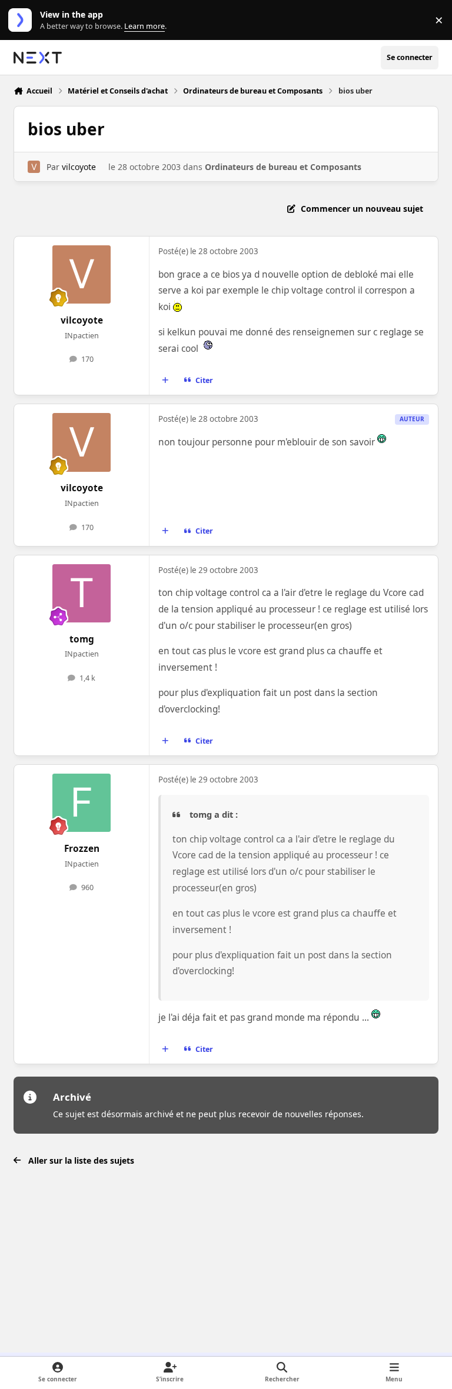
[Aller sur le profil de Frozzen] (81, 803)
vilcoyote (79, 166)
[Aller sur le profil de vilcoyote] (34, 167)
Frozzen (81, 848)
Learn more (22, 20)
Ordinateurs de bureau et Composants (283, 166)
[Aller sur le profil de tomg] (81, 593)
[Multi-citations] (165, 380)
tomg (81, 639)
